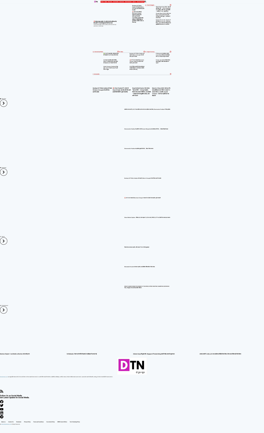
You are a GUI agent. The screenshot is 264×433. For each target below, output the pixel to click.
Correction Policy (50, 421)
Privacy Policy (27, 421)
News (106, 1)
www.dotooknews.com (6, 424)
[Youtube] (1, 409)
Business (110, 1)
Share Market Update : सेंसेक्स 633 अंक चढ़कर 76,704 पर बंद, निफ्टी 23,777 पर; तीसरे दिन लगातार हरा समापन (147, 217)
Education (121, 1)
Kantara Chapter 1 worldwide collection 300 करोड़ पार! (15, 354)
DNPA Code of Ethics (62, 421)
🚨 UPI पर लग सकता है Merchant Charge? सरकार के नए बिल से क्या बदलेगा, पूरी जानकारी (137, 61)
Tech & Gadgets (140, 1)
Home (102, 1)
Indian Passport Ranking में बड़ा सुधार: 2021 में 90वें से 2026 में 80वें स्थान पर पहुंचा (110, 68)
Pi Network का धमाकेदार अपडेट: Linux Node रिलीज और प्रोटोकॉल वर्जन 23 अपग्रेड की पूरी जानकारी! (163, 55)
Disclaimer (18, 421)
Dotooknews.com (4, 376)
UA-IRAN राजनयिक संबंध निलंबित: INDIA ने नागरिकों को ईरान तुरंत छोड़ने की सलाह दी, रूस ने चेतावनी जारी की (110, 61)
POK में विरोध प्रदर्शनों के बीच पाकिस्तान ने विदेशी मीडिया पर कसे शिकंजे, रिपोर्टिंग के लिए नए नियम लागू (137, 68)
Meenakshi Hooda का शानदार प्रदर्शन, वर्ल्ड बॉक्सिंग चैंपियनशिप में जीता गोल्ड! (139, 266)
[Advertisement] (132, 40)
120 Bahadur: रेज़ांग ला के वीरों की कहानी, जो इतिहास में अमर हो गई (82, 354)
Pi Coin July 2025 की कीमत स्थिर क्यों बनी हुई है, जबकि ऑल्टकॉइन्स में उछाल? (163, 61)
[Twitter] (1, 405)
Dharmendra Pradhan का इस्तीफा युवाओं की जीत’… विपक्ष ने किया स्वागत (138, 148)
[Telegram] (1, 417)
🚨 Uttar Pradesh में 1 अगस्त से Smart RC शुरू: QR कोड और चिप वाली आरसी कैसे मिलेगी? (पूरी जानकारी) (122, 90)
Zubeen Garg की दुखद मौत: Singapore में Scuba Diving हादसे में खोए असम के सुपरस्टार (154, 354)
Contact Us (11, 421)
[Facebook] (1, 401)
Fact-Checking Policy (75, 421)
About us (3, 421)
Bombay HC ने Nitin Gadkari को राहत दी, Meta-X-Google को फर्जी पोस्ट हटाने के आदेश (137, 55)
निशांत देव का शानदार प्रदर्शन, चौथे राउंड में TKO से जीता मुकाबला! (136, 247)
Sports (134, 1)
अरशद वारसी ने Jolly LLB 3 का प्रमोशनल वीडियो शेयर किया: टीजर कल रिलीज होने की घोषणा (220, 354)
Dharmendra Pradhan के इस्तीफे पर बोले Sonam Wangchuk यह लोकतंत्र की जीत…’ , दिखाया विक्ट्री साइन (146, 129)
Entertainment (128, 1)
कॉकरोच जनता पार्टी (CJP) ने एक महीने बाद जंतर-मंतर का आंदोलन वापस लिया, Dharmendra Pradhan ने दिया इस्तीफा (147, 109)
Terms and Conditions (38, 421)
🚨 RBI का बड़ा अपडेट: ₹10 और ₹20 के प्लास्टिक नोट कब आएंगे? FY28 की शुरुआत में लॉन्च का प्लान (105, 22)
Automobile (115, 1)
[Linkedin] (1, 413)
